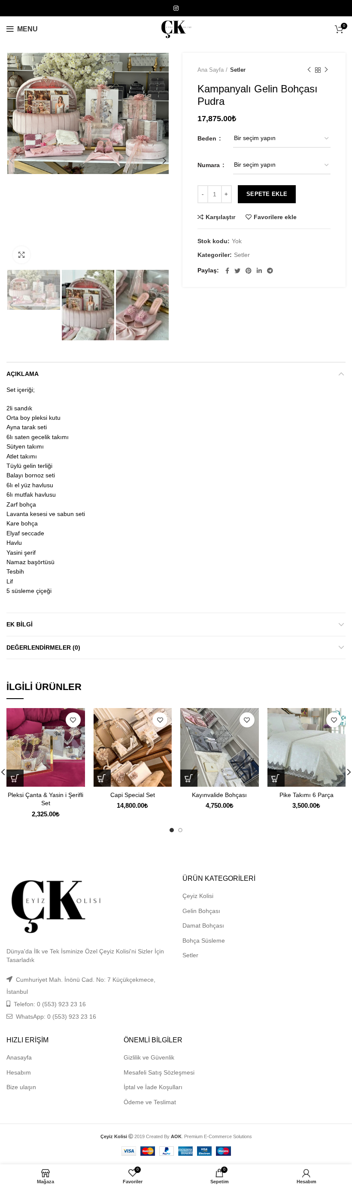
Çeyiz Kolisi (197, 895)
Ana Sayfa (210, 70)
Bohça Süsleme (203, 940)
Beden (207, 138)
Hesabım (18, 1072)
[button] (102, 778)
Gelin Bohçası (201, 910)
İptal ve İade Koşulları (153, 1087)
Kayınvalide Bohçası (219, 794)
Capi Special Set (132, 794)
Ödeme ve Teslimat (150, 1102)
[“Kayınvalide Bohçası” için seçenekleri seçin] (188, 778)
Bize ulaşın (21, 1087)
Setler (238, 70)
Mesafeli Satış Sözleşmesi (159, 1072)
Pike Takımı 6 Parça (306, 794)
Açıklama (22, 373)
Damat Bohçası (203, 925)
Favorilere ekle (275, 217)
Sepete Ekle (266, 194)
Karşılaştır (220, 217)
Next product (326, 70)
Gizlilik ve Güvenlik (149, 1057)
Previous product (309, 70)
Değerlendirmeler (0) (43, 647)
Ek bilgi (19, 624)
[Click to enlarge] (21, 254)
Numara (209, 165)
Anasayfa (19, 1057)
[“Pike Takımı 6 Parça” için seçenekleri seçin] (276, 778)
